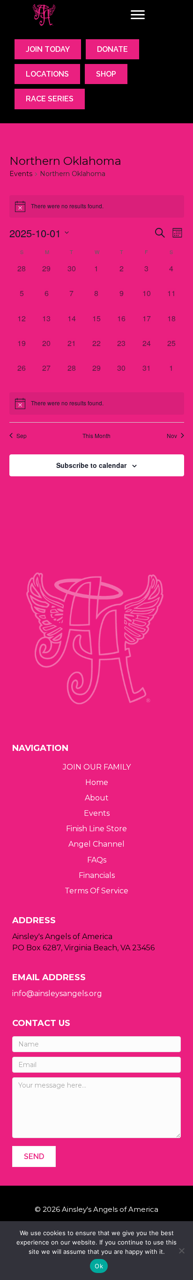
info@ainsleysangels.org (57, 993)
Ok (99, 1266)
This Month (96, 435)
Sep (21, 435)
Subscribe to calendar (91, 465)
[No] (181, 1250)
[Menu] (137, 15)
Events (20, 174)
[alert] (96, 403)
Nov (172, 435)
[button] (34, 1156)
